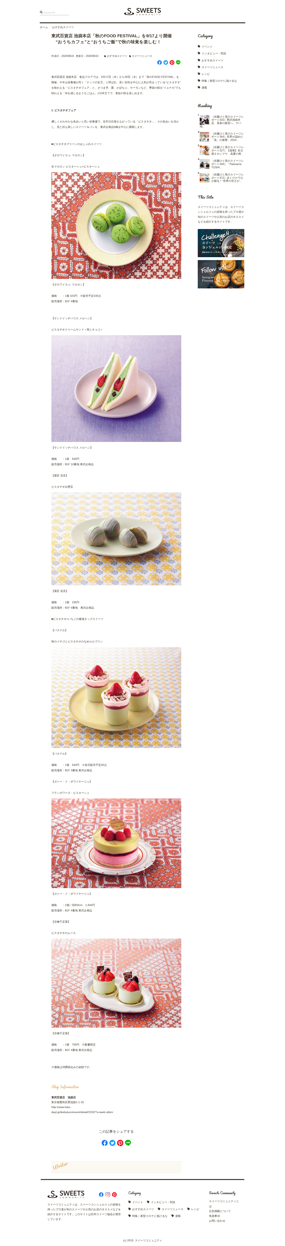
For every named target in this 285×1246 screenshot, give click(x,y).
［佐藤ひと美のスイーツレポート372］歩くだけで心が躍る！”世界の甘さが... (227, 178)
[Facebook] (159, 62)
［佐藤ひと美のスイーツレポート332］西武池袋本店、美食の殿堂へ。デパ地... (222, 121)
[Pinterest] (172, 62)
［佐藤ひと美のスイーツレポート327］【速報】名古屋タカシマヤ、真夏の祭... (227, 150)
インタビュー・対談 (214, 53)
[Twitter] (166, 62)
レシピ (206, 73)
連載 (204, 87)
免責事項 (214, 1215)
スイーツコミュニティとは (224, 1204)
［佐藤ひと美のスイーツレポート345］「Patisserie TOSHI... (227, 164)
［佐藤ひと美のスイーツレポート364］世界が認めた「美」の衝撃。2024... (227, 137)
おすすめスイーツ (63, 27)
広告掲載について (220, 1211)
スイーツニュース (142, 56)
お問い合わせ (217, 1220)
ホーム (44, 27)
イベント (207, 46)
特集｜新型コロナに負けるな (219, 80)
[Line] (178, 62)
